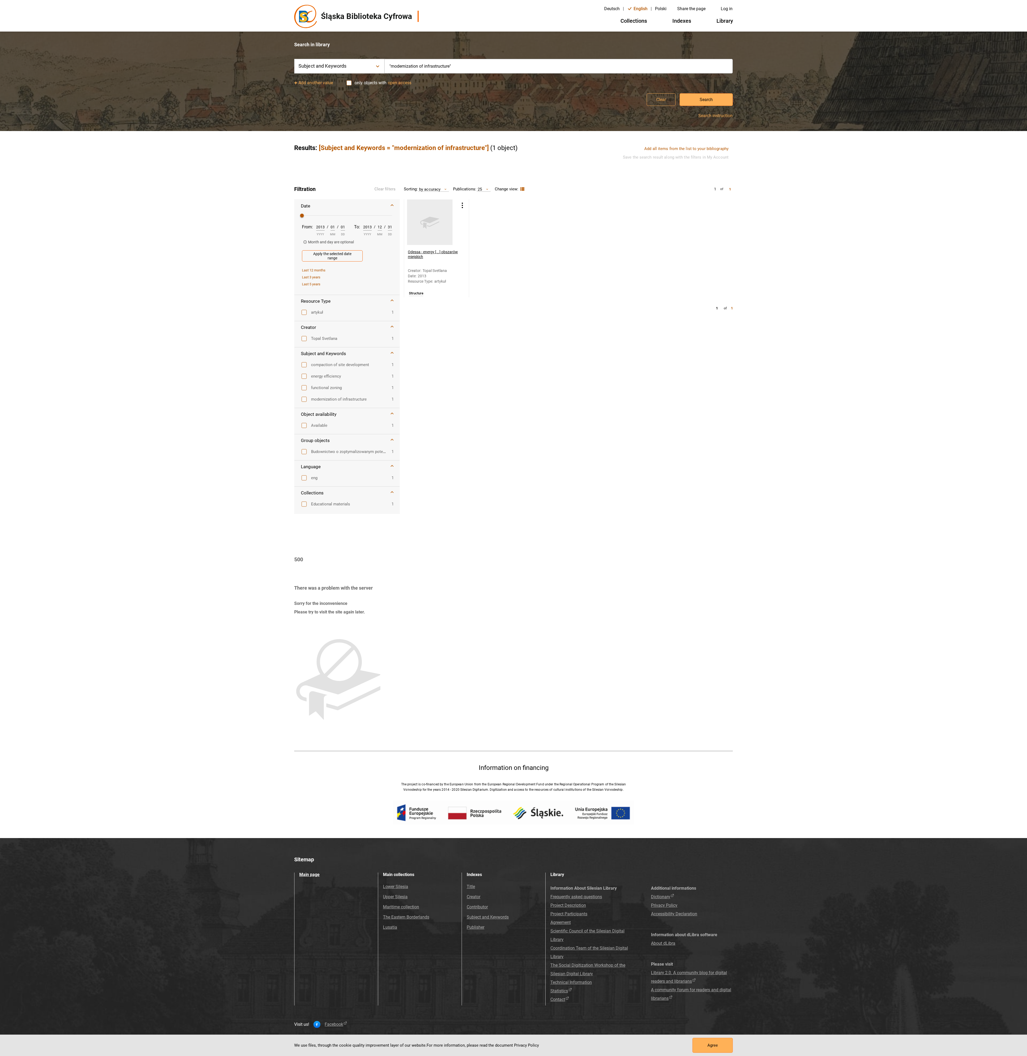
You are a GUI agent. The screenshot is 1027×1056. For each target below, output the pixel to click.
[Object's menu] (462, 205)
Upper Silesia (395, 896)
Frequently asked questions (576, 896)
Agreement (560, 922)
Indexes (681, 21)
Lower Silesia (395, 886)
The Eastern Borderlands (406, 917)
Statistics (559, 990)
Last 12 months (313, 270)
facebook (334, 1024)
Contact (557, 999)
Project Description (568, 905)
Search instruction (715, 116)
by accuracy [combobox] (429, 189)
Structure (416, 293)
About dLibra (663, 943)
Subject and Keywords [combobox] (322, 66)
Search (706, 99)
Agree (712, 1045)
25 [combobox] (480, 189)
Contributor (477, 906)
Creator (473, 896)
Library (724, 21)
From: (307, 226)
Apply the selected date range (332, 256)
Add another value (315, 82)
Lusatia (390, 927)
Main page (309, 874)
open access (399, 82)
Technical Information (571, 982)
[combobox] (559, 66)
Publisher (475, 927)
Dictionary (660, 896)
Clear (661, 99)
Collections (633, 21)
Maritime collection (401, 906)
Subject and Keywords (488, 917)
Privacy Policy (664, 905)
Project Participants (568, 913)
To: (357, 226)
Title (471, 886)
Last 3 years (311, 277)
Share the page (691, 8)
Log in (727, 8)
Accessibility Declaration (674, 913)
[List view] (521, 189)
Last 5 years (311, 284)
